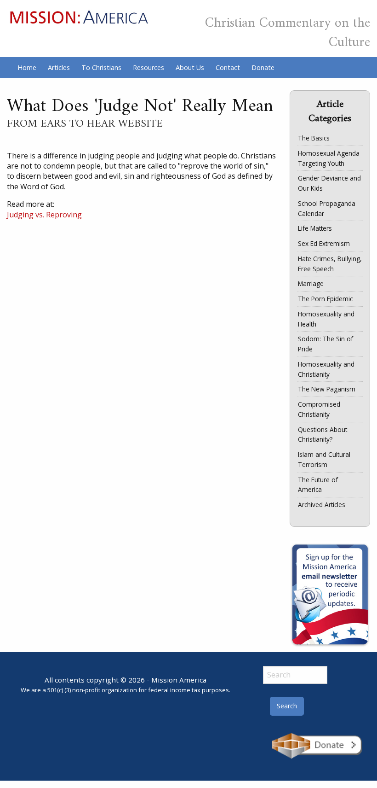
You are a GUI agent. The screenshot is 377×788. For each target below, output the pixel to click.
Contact (228, 67)
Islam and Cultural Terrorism (324, 459)
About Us (190, 67)
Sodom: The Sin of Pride (325, 343)
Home (26, 67)
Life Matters (315, 228)
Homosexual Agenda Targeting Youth (329, 158)
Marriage (311, 283)
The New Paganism (326, 389)
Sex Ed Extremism (324, 243)
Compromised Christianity (319, 409)
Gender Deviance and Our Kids (329, 183)
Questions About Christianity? (322, 434)
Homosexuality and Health (326, 318)
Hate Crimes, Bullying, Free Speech (330, 263)
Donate (262, 67)
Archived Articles (321, 504)
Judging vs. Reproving (44, 215)
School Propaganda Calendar (326, 208)
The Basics (314, 138)
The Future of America (318, 484)
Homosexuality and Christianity (326, 369)
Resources (148, 67)
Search (287, 705)
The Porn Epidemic (325, 298)
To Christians (101, 67)
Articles (59, 67)
